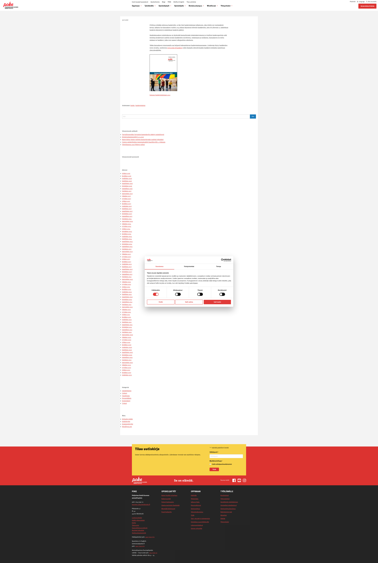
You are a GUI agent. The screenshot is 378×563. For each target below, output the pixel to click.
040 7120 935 (150, 537)
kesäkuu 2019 (126, 373)
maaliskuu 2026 (127, 183)
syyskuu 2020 (126, 340)
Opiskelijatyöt (164, 5)
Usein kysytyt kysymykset (140, 2)
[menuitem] (136, 6)
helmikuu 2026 (127, 186)
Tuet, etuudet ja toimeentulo (200, 518)
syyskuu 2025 (126, 199)
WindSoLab (211, 5)
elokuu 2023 (126, 259)
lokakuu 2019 (126, 365)
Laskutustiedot (137, 518)
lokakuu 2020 (126, 337)
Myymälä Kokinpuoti (168, 509)
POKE (169, 2)
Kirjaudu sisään (127, 419)
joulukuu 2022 (126, 277)
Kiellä (161, 302)
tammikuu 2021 (127, 330)
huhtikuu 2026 (127, 181)
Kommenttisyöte (127, 424)
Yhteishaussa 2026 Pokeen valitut (133, 145)
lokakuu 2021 (126, 310)
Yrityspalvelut (225, 499)
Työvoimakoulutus (197, 512)
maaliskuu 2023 (127, 269)
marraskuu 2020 (127, 335)
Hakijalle (194, 495)
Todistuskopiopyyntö (139, 533)
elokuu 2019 (126, 370)
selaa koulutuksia (367, 6)
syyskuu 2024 (126, 226)
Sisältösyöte (126, 422)
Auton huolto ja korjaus (169, 495)
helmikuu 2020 (127, 355)
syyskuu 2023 (126, 257)
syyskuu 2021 (126, 312)
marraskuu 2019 (127, 363)
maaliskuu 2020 (127, 352)
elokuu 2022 (126, 287)
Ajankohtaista (155, 2)
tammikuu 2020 (127, 357)
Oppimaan (136, 5)
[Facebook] (234, 480)
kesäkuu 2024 (126, 234)
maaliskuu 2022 (127, 297)
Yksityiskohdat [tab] (189, 266)
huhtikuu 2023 (127, 267)
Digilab (222, 518)
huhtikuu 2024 (127, 239)
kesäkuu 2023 (126, 262)
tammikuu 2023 (127, 274)
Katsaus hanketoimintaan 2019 (160, 95)
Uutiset (124, 393)
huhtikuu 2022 (127, 294)
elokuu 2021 (126, 315)
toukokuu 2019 (127, 375)
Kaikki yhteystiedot (138, 520)
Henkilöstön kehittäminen (229, 502)
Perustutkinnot (196, 505)
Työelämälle (149, 5)
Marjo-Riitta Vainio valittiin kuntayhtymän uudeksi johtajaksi (143, 140)
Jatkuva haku (195, 502)
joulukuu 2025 (126, 191)
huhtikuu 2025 (127, 209)
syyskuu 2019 (126, 368)
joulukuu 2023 (126, 249)
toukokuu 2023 (127, 264)
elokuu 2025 (126, 201)
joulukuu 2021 (126, 305)
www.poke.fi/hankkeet (175, 48)
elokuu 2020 (126, 342)
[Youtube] (240, 480)
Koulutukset (126, 401)
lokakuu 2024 (126, 224)
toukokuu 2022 (127, 292)
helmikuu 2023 (127, 272)
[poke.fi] (10, 5)
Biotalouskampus (195, 5)
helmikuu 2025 (127, 214)
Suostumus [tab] (160, 266)
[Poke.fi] (139, 480)
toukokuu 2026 (127, 178)
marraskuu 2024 (127, 221)
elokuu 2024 (126, 229)
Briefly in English (179, 2)
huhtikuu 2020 (127, 350)
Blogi (163, 2)
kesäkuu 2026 (126, 176)
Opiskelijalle (179, 5)
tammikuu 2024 (127, 247)
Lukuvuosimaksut (197, 525)
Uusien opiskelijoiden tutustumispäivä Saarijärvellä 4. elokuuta (143, 142)
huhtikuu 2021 (127, 322)
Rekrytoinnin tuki (226, 512)
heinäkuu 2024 (127, 231)
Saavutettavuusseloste (139, 528)
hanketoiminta (140, 105)
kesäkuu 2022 (126, 289)
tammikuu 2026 (127, 189)
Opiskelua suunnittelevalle (200, 522)
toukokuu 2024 (127, 236)
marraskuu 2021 (127, 307)
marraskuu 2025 (127, 194)
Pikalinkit (353, 1)
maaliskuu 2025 (127, 211)
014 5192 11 (153, 552)
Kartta (134, 523)
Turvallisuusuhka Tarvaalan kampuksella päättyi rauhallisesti (143, 135)
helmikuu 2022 (127, 299)
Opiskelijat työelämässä (228, 505)
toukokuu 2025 (127, 206)
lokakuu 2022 (126, 282)
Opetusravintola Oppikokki (170, 505)
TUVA (192, 515)
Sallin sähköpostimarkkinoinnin (222, 464)
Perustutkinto (126, 398)
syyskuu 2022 (126, 284)
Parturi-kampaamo (167, 502)
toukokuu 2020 (127, 347)
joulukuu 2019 (126, 360)
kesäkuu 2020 (126, 345)
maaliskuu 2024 (127, 241)
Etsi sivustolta (372, 1)
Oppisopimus (195, 509)
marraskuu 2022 (127, 279)
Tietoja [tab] (218, 266)
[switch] (178, 294)
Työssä (124, 403)
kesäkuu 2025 (126, 204)
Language (362, 1)
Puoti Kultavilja (166, 512)
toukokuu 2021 (127, 320)
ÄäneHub (223, 515)
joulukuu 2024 (127, 219)
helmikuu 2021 (127, 327)
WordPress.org (127, 427)
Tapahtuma (126, 396)
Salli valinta (189, 302)
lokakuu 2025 (126, 196)
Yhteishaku (194, 499)
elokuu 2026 (126, 173)
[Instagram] (244, 480)
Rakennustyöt (166, 499)
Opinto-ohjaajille (196, 528)
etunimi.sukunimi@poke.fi (141, 504)
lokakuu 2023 (126, 254)
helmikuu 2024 (127, 244)
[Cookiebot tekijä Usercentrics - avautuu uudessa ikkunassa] (222, 260)
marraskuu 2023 (127, 252)
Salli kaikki (217, 302)
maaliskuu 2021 (127, 325)
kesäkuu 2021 (126, 317)
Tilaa (214, 469)
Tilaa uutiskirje (191, 2)
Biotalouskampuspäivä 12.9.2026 (133, 137)
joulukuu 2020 (127, 332)
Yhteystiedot (225, 5)
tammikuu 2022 (127, 302)
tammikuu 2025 (127, 216)
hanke (132, 105)
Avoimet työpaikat (138, 530)
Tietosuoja (135, 525)
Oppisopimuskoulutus (228, 509)
